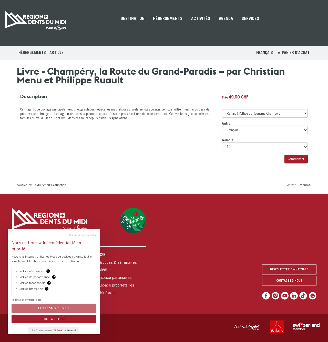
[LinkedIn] (294, 296)
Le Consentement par (54, 330)
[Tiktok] (303, 296)
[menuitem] (132, 23)
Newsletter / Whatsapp (289, 269)
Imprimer (305, 185)
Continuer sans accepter (82, 234)
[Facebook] (266, 296)
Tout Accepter (54, 319)
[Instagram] (275, 296)
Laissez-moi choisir (53, 308)
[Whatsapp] (312, 296)
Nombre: (228, 140)
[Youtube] (285, 296)
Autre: (226, 123)
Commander (296, 159)
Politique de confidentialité (26, 299)
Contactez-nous (289, 280)
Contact (291, 185)
